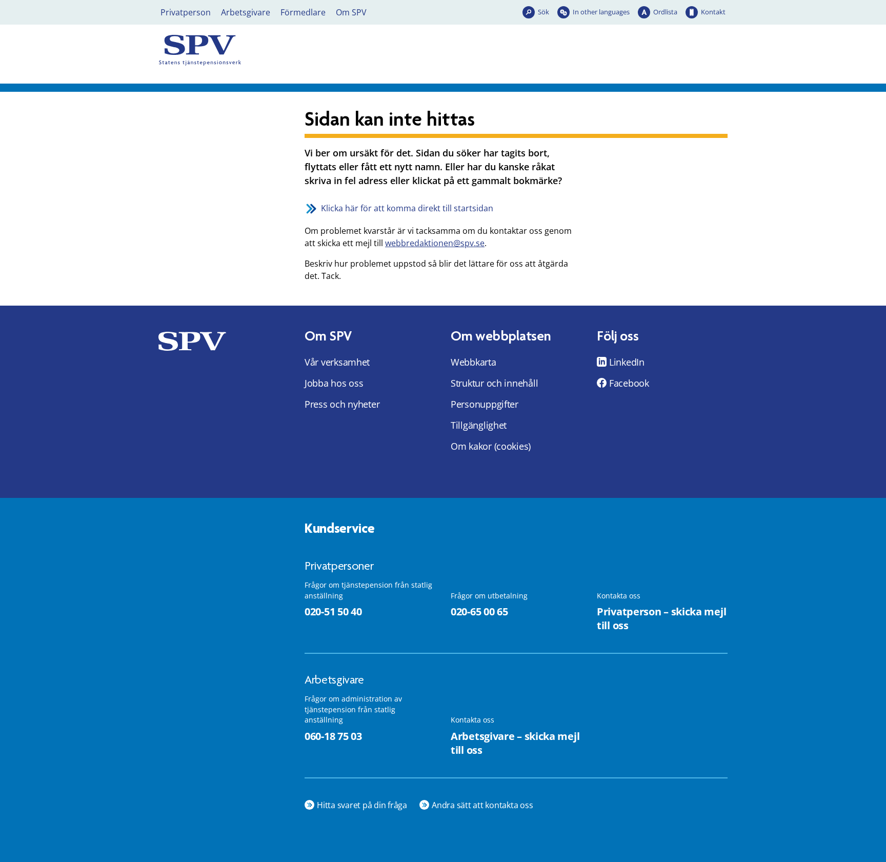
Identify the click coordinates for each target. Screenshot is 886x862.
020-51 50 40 (333, 611)
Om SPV (351, 12)
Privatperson (185, 12)
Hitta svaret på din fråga (362, 805)
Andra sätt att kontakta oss (482, 805)
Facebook (629, 383)
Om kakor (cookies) (491, 446)
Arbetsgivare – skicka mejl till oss (515, 743)
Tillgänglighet (479, 425)
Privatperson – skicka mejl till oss (661, 618)
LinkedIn (627, 362)
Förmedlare (303, 12)
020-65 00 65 (479, 611)
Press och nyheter (342, 404)
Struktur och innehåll (494, 383)
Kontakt (713, 11)
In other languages (601, 11)
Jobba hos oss (334, 383)
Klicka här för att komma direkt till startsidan (407, 208)
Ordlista (665, 11)
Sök (543, 11)
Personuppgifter (484, 404)
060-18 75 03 (333, 736)
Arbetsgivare (245, 12)
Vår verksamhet (337, 362)
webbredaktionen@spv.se (435, 243)
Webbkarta (473, 362)
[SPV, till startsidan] (248, 50)
